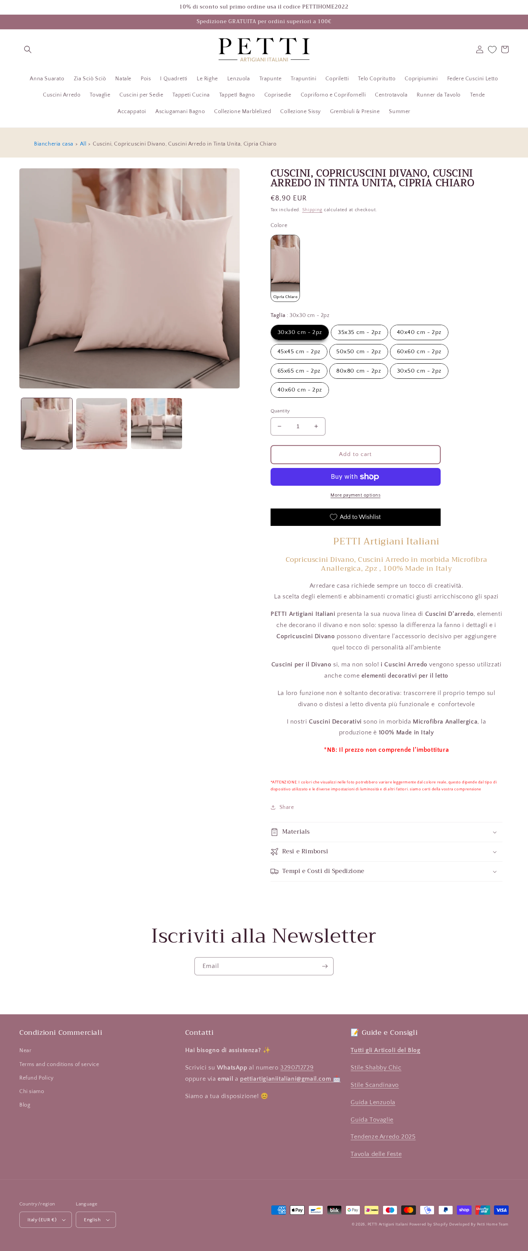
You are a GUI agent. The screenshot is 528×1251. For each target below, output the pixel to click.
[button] (27, 49)
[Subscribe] (324, 966)
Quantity (280, 411)
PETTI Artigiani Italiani (388, 1224)
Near (25, 1051)
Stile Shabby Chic (376, 1067)
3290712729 (296, 1067)
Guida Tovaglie (372, 1119)
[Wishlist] (492, 50)
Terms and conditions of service (59, 1064)
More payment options (355, 495)
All (83, 144)
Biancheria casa (53, 144)
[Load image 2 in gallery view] (101, 423)
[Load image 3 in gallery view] (156, 423)
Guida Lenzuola (373, 1102)
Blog (24, 1105)
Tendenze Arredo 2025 (383, 1136)
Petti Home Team (493, 1224)
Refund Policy (36, 1078)
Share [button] (286, 807)
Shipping (312, 209)
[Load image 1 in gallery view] (46, 423)
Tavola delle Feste (376, 1154)
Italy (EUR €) (41, 1219)
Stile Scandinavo (375, 1084)
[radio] (285, 268)
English (92, 1219)
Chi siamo (31, 1091)
